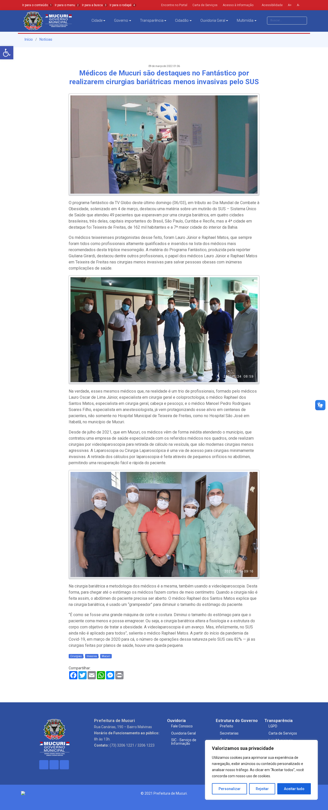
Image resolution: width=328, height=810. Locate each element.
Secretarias (229, 733)
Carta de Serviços (283, 733)
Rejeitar (262, 789)
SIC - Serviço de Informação (183, 741)
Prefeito (226, 726)
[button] (6, 52)
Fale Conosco (182, 726)
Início (28, 39)
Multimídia (245, 20)
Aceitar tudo (294, 789)
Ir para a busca (94, 5)
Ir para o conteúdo (37, 5)
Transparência (151, 20)
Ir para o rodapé (122, 5)
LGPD (273, 726)
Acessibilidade (272, 5)
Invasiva (92, 656)
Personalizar (230, 789)
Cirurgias (76, 656)
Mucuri (106, 656)
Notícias (45, 39)
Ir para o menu (67, 5)
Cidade (96, 20)
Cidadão (182, 20)
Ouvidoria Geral (212, 20)
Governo (121, 20)
